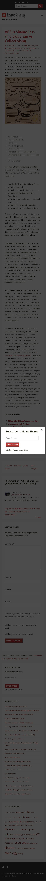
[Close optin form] (42, 430)
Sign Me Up (12, 444)
